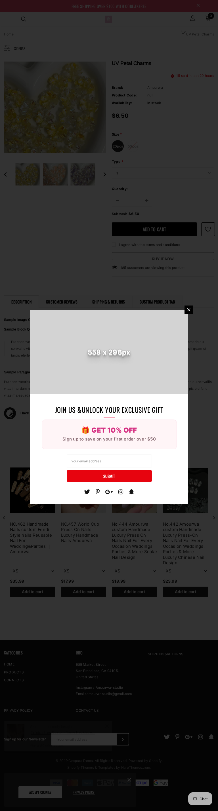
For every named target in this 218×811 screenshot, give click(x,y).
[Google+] (109, 491)
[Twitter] (87, 491)
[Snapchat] (131, 491)
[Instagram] (120, 491)
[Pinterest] (98, 491)
